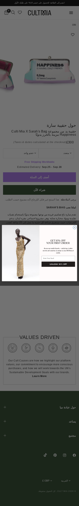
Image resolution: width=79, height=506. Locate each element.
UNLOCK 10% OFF (58, 264)
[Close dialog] (74, 227)
